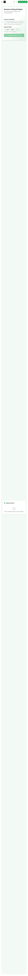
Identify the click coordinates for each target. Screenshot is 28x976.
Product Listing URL (9, 19)
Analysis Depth (8, 27)
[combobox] (12, 29)
